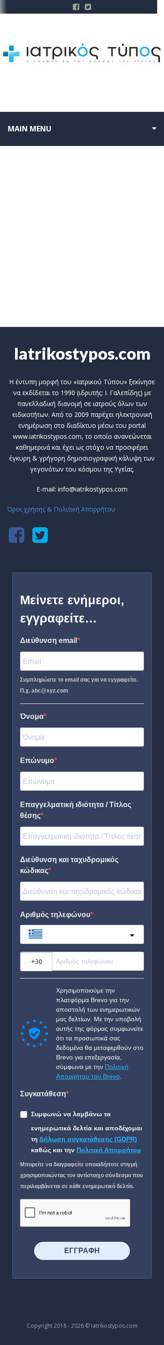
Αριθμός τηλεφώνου (55, 914)
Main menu (29, 129)
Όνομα (32, 716)
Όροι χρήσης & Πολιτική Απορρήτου (61, 509)
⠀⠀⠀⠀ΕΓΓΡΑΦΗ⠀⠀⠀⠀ (82, 1251)
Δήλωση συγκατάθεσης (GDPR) (88, 1139)
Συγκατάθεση (43, 1094)
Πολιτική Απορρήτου (109, 1150)
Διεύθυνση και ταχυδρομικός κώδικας (69, 865)
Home (67, 296)
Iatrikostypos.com (82, 353)
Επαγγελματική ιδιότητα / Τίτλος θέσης (75, 810)
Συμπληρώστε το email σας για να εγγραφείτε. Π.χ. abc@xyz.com (79, 685)
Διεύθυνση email (48, 640)
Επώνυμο (37, 760)
